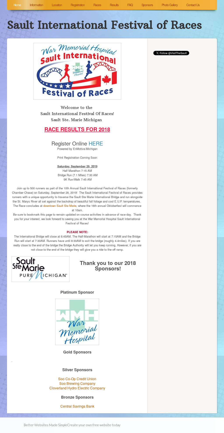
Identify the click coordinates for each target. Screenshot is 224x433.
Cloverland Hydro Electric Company (77, 387)
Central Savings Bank (77, 406)
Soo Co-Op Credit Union (77, 378)
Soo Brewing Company (77, 383)
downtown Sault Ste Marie (59, 206)
